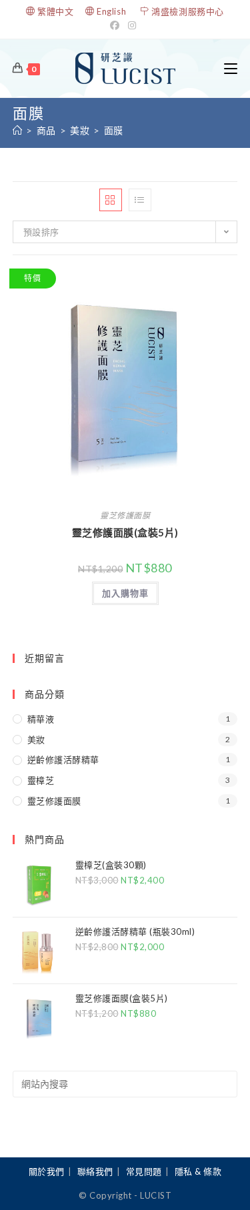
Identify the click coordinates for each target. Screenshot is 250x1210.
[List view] (140, 200)
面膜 (113, 130)
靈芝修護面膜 (125, 515)
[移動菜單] (230, 68)
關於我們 (47, 1171)
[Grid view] (110, 200)
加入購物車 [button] (125, 593)
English (111, 11)
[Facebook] (117, 25)
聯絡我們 (95, 1171)
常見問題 (144, 1171)
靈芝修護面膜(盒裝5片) (125, 532)
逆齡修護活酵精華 (63, 759)
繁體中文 (55, 11)
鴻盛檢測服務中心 (187, 11)
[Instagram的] (132, 25)
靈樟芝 (41, 780)
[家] (18, 130)
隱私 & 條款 (198, 1171)
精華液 (41, 719)
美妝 (36, 739)
